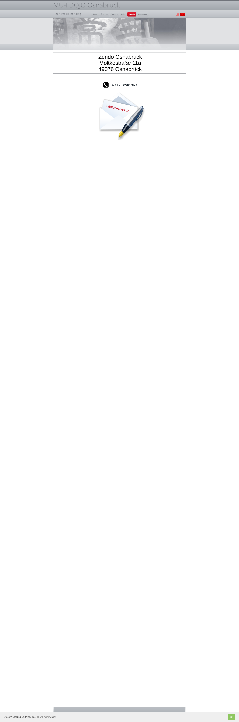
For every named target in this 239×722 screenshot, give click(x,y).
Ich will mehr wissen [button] (46, 717)
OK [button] (231, 717)
